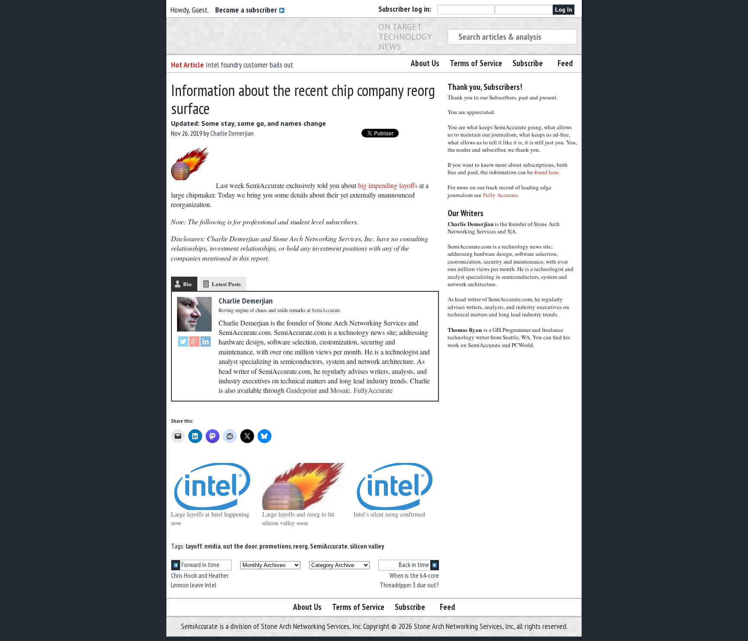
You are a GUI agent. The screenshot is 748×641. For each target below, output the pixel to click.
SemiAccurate (329, 546)
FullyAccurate (373, 390)
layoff (194, 546)
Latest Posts (226, 284)
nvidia (212, 546)
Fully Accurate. (501, 195)
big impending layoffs (387, 184)
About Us (425, 63)
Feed (565, 63)
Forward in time (199, 564)
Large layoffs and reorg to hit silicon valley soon (298, 518)
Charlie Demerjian (232, 133)
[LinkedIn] (205, 342)
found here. (547, 172)
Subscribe (528, 63)
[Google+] (194, 342)
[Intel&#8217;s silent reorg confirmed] (395, 486)
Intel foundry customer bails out (249, 65)
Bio (187, 284)
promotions (275, 546)
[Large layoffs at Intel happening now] (212, 486)
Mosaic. (341, 390)
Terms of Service (476, 63)
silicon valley (367, 546)
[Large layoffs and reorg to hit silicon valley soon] (303, 486)
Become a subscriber (247, 10)
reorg (300, 546)
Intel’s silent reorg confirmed (389, 514)
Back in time (414, 564)
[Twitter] (183, 342)
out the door (240, 546)
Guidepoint (301, 390)
